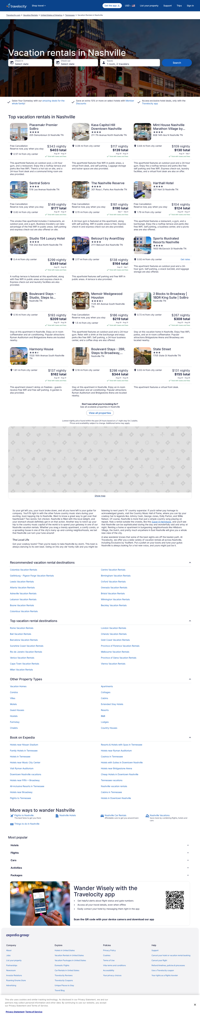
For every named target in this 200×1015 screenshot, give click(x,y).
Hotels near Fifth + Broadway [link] (25, 780)
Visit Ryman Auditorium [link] (21, 768)
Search (177, 62)
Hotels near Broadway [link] (21, 792)
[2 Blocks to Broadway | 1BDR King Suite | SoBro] (162, 316)
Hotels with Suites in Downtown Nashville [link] (122, 762)
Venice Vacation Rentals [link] (22, 657)
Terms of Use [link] (109, 960)
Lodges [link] (105, 722)
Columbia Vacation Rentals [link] (23, 569)
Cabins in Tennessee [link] (111, 792)
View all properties (100, 412)
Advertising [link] (11, 985)
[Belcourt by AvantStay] (100, 261)
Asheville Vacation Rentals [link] (23, 593)
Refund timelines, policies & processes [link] (168, 965)
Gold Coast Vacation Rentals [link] (115, 640)
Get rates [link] (185, 259)
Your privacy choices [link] (112, 975)
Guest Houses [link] (17, 710)
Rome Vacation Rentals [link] (21, 628)
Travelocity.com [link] (13, 15)
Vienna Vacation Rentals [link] (113, 663)
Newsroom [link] (11, 970)
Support (167, 5)
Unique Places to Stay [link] (64, 985)
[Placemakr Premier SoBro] (38, 149)
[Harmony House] (38, 372)
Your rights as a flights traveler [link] (165, 975)
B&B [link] (103, 716)
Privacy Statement (15, 1011)
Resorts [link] (105, 710)
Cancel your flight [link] (159, 960)
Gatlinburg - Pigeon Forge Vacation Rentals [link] (32, 575)
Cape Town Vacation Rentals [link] (24, 663)
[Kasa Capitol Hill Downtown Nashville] (100, 149)
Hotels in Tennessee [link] (20, 756)
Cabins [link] (104, 698)
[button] (100, 845)
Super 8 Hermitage (161, 521)
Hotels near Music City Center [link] (25, 762)
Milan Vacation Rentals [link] (21, 669)
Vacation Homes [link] (18, 686)
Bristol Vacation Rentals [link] (113, 593)
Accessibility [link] (108, 970)
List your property (149, 5)
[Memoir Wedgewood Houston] (100, 316)
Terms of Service (33, 1011)
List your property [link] (14, 960)
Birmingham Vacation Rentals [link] (115, 575)
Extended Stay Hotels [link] (112, 704)
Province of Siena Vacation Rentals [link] (118, 657)
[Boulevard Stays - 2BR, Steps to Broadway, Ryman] (100, 372)
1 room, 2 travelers (118, 64)
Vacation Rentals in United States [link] (69, 955)
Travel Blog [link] (60, 990)
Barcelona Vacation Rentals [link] (24, 640)
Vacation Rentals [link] (30, 15)
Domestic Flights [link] (62, 965)
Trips (179, 5)
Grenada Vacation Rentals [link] (114, 587)
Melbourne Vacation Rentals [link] (115, 651)
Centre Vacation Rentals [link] (113, 569)
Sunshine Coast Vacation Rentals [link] (26, 645)
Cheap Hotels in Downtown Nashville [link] (119, 774)
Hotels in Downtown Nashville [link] (116, 798)
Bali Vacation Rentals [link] (20, 634)
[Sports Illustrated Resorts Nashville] (162, 261)
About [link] (8, 950)
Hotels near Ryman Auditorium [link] (116, 750)
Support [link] (155, 950)
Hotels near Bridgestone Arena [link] (116, 768)
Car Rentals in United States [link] (67, 970)
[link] (32, 818)
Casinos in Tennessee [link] (112, 756)
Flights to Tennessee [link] (20, 798)
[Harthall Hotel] (162, 206)
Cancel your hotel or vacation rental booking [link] (171, 955)
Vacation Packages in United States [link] (70, 960)
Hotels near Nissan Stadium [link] (24, 744)
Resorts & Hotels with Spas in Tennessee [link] (121, 744)
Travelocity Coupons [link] (64, 980)
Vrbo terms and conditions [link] (114, 965)
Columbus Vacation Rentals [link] (24, 611)
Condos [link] (14, 692)
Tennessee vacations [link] (111, 780)
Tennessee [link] (70, 15)
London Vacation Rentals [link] (113, 628)
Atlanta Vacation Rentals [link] (22, 587)
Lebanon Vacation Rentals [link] (23, 599)
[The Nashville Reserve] (100, 206)
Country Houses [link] (109, 728)
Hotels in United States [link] (65, 950)
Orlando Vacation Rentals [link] (114, 634)
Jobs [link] (8, 955)
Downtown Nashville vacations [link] (25, 774)
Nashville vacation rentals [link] (114, 786)
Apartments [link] (107, 686)
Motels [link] (13, 704)
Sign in (190, 5)
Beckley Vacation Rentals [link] (114, 605)
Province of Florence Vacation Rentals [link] (120, 645)
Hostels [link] (14, 716)
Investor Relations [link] (14, 975)
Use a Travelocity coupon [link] (163, 970)
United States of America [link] (51, 15)
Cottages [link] (105, 692)
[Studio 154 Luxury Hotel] (38, 261)
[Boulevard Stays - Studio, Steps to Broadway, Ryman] (38, 316)
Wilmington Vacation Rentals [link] (115, 599)
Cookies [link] (106, 955)
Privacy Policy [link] (109, 950)
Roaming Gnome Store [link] (16, 980)
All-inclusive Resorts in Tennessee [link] (27, 786)
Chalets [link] (14, 728)
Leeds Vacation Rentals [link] (22, 581)
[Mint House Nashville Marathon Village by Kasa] (162, 149)
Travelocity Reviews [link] (63, 975)
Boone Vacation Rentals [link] (22, 605)
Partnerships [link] (11, 965)
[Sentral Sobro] (38, 206)
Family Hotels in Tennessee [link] (24, 750)
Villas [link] (12, 698)
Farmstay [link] (15, 722)
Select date (21, 64)
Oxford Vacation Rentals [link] (113, 581)
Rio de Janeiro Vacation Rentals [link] (26, 651)
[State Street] (162, 372)
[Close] (195, 1004)
